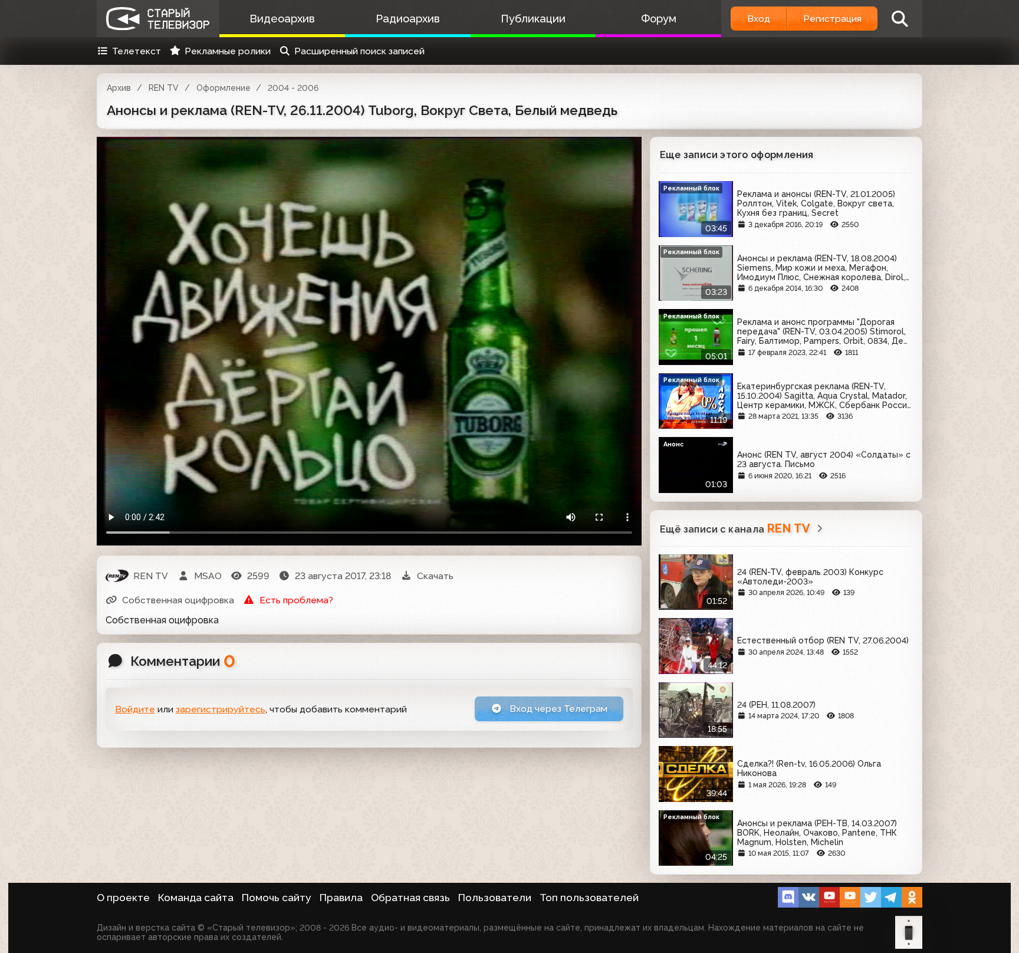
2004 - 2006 (293, 88)
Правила (341, 897)
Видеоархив (282, 18)
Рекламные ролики (228, 51)
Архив (119, 88)
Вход (758, 18)
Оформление (223, 88)
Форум (658, 18)
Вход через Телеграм (557, 708)
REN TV (164, 88)
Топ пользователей (589, 897)
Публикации (533, 18)
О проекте (123, 897)
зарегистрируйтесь (220, 709)
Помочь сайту (276, 897)
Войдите (135, 709)
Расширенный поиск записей (359, 51)
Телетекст (136, 51)
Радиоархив (408, 18)
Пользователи (494, 897)
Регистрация (832, 18)
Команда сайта (196, 897)
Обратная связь (410, 897)
